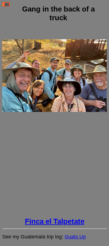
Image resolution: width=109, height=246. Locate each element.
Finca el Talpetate (54, 221)
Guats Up (75, 237)
